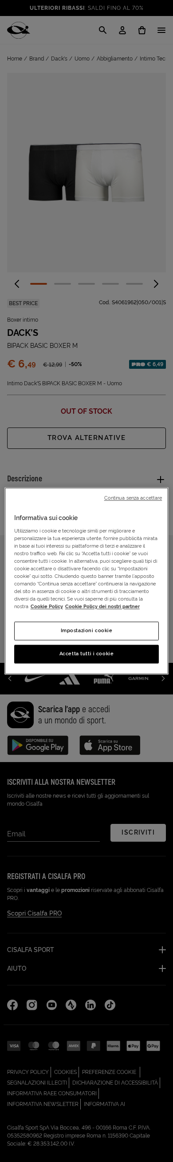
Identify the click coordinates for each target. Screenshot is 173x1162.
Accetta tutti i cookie (86, 654)
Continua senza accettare (133, 497)
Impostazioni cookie (87, 631)
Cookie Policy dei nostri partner (102, 607)
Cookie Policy (47, 607)
